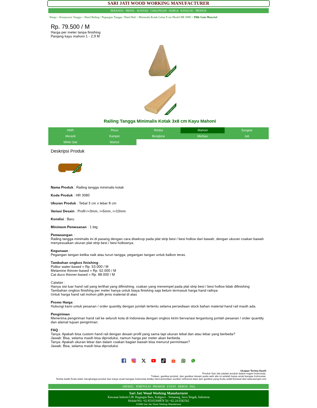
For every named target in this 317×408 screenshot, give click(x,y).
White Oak (70, 142)
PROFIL (130, 10)
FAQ (192, 386)
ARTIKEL (128, 386)
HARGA (174, 10)
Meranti (70, 136)
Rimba (158, 130)
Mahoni (203, 130)
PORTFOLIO (143, 386)
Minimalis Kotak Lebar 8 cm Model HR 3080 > (166, 17)
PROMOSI (159, 386)
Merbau (202, 136)
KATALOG (187, 10)
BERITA (183, 386)
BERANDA (117, 10)
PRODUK (201, 10)
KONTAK (142, 10)
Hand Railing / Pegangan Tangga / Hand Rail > (111, 17)
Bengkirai (158, 136)
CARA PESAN (158, 10)
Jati (246, 136)
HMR (70, 130)
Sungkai (246, 130)
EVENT (171, 386)
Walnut (114, 142)
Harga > (54, 17)
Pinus (114, 130)
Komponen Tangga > (71, 17)
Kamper (114, 136)
